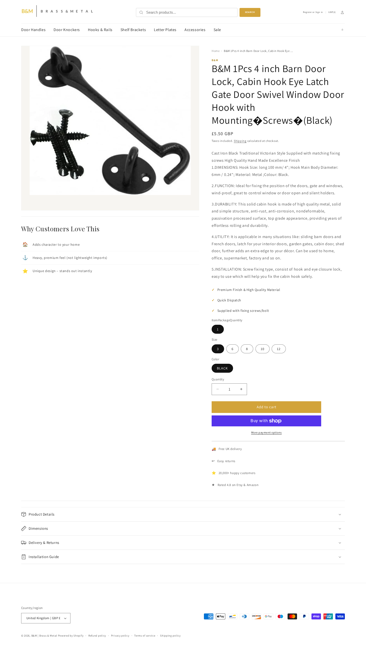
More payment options (266, 432)
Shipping (240, 141)
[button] (183, 514)
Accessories (195, 29)
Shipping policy (170, 635)
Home (216, 51)
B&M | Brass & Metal (44, 635)
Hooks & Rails (100, 29)
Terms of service (144, 635)
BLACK (222, 368)
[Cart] (342, 29)
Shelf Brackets (133, 29)
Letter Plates (165, 29)
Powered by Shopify (71, 635)
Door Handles (33, 29)
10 (262, 349)
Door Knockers (67, 29)
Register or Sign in (313, 12)
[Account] (342, 12)
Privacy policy (120, 635)
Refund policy (97, 635)
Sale (217, 29)
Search (250, 12)
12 (279, 349)
